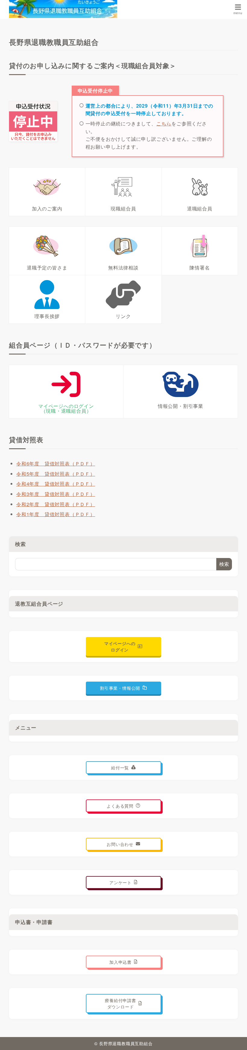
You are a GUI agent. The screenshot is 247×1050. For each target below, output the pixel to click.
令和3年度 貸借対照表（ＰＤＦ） (55, 493)
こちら (163, 123)
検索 (20, 543)
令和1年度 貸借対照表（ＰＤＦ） (55, 514)
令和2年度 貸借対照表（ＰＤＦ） (55, 504)
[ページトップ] (235, 1038)
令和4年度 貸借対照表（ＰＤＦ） (55, 483)
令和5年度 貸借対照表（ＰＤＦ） (55, 473)
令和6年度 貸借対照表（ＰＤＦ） (55, 463)
